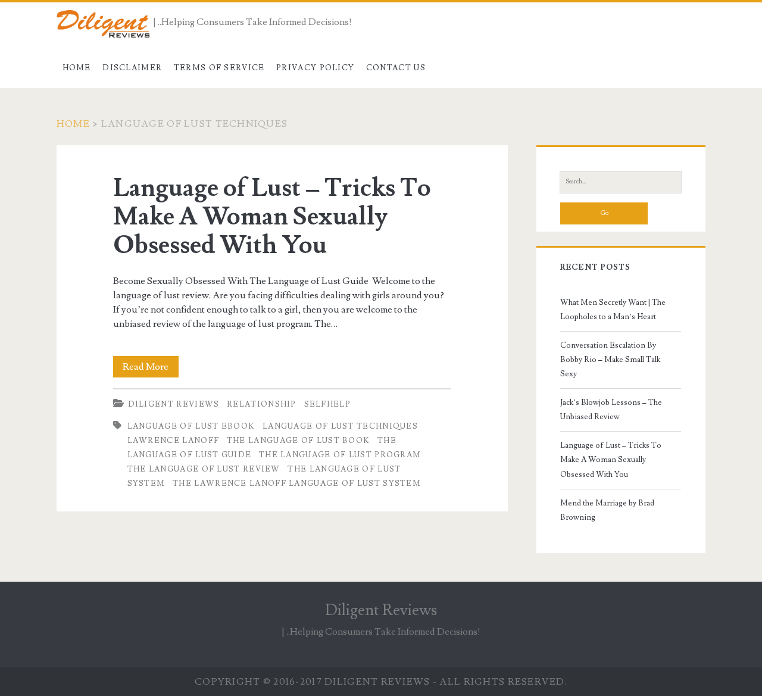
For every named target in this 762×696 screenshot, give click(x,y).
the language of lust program (340, 455)
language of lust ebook (191, 426)
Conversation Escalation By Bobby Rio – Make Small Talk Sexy (610, 360)
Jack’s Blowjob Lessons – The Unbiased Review (611, 410)
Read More (151, 368)
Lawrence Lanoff (173, 440)
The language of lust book (298, 440)
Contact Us (396, 68)
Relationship (261, 404)
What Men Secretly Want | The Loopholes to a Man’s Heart (613, 310)
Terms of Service (219, 68)
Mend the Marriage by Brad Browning (607, 510)
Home (77, 68)
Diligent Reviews (174, 404)
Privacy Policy (315, 68)
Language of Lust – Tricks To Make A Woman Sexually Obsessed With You (272, 216)
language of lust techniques (340, 426)
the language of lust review (203, 469)
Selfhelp (327, 404)
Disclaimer (132, 68)
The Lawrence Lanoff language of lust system (297, 483)
